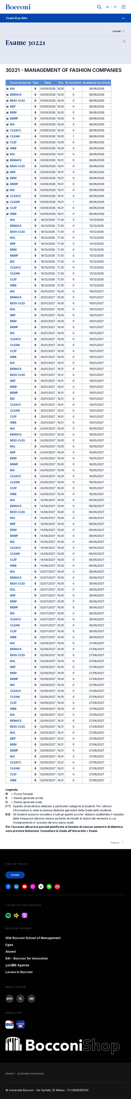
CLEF (13, 142)
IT (115, 7)
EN (107, 7)
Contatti (116, 31)
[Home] (18, 7)
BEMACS (15, 94)
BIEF (13, 106)
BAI (12, 88)
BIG (12, 124)
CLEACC (15, 130)
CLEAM (15, 136)
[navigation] (65, 18)
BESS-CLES (17, 100)
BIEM (13, 112)
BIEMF (14, 118)
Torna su (114, 842)
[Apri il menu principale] (123, 7)
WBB (13, 148)
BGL (13, 237)
